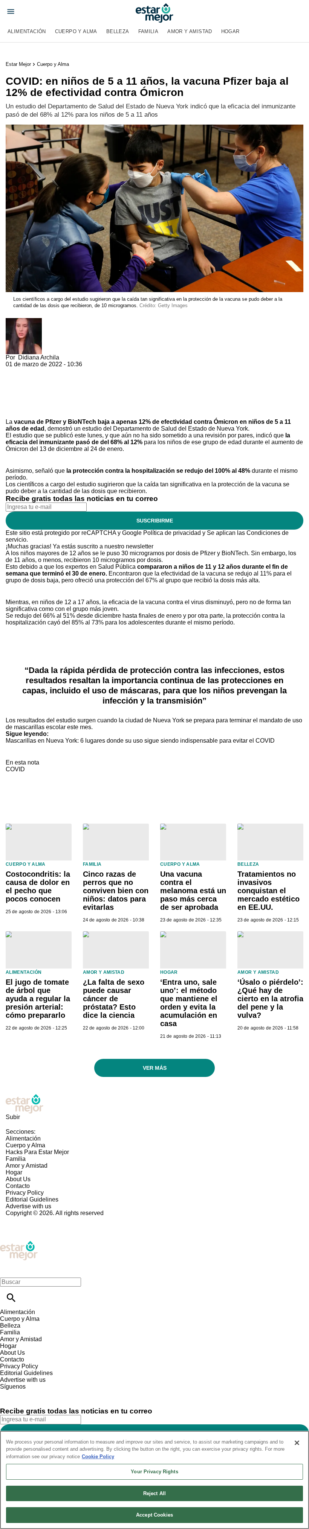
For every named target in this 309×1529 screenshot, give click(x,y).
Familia (148, 31)
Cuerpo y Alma (76, 31)
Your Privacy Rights (154, 1471)
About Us (18, 1179)
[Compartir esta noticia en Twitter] (52, 371)
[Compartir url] (14, 410)
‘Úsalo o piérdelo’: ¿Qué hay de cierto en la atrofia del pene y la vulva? (270, 998)
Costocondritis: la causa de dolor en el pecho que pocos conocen (38, 886)
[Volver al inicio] (19, 1244)
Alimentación (27, 31)
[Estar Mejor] (154, 13)
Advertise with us (28, 1206)
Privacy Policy (25, 1192)
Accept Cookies (154, 1515)
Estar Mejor (18, 64)
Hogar (230, 31)
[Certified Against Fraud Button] (33, 1220)
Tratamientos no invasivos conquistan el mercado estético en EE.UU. (268, 890)
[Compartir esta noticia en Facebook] (33, 371)
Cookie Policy (98, 1456)
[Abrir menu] (10, 11)
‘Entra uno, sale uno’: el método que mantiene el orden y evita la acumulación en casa (188, 1003)
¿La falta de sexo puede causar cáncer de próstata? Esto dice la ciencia (113, 998)
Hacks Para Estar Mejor (37, 1152)
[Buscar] (11, 1298)
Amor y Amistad (189, 31)
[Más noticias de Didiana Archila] (24, 321)
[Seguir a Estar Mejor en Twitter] (26, 1393)
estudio (22, 435)
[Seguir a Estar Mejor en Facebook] (9, 1393)
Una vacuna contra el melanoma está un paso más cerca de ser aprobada (193, 890)
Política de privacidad (172, 533)
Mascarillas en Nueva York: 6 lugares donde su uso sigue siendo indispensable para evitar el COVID (140, 740)
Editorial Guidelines (32, 1199)
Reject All (154, 1493)
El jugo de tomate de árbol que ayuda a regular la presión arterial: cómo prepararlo (38, 998)
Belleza (117, 31)
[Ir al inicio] (154, 1104)
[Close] (297, 1443)
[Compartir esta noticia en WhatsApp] (15, 371)
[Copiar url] (23, 393)
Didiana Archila (38, 357)
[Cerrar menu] (8, 1269)
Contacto (18, 1186)
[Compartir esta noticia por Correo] (69, 371)
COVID (15, 769)
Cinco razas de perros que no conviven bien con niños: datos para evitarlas (115, 890)
